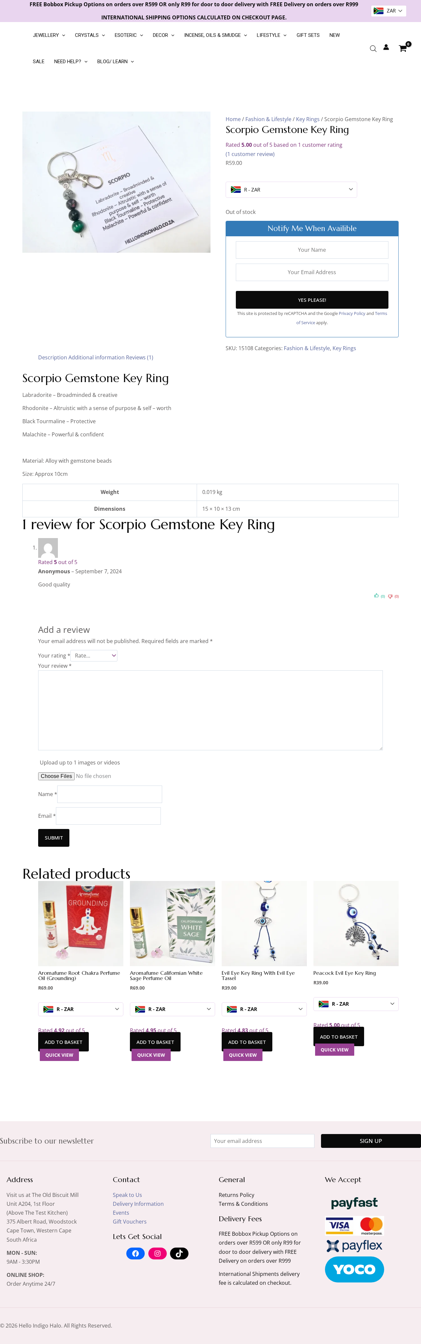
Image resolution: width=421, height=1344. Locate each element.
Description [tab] (52, 357)
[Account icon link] (386, 47)
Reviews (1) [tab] (139, 357)
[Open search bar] (373, 48)
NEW (335, 35)
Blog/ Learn (112, 62)
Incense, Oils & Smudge (212, 35)
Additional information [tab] (96, 357)
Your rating (54, 655)
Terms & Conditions (243, 1203)
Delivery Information (138, 1203)
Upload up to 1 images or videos (80, 762)
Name (47, 794)
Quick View (59, 1055)
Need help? (67, 62)
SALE (38, 62)
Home (233, 119)
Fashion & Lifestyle (268, 119)
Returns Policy (236, 1195)
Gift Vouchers (130, 1221)
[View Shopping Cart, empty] (402, 48)
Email (47, 815)
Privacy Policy (352, 313)
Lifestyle (268, 35)
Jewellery (46, 35)
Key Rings (308, 119)
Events (121, 1212)
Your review (55, 665)
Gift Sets (308, 35)
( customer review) (250, 154)
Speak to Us (127, 1195)
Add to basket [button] (64, 1042)
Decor (160, 35)
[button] (62, 35)
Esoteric (126, 35)
